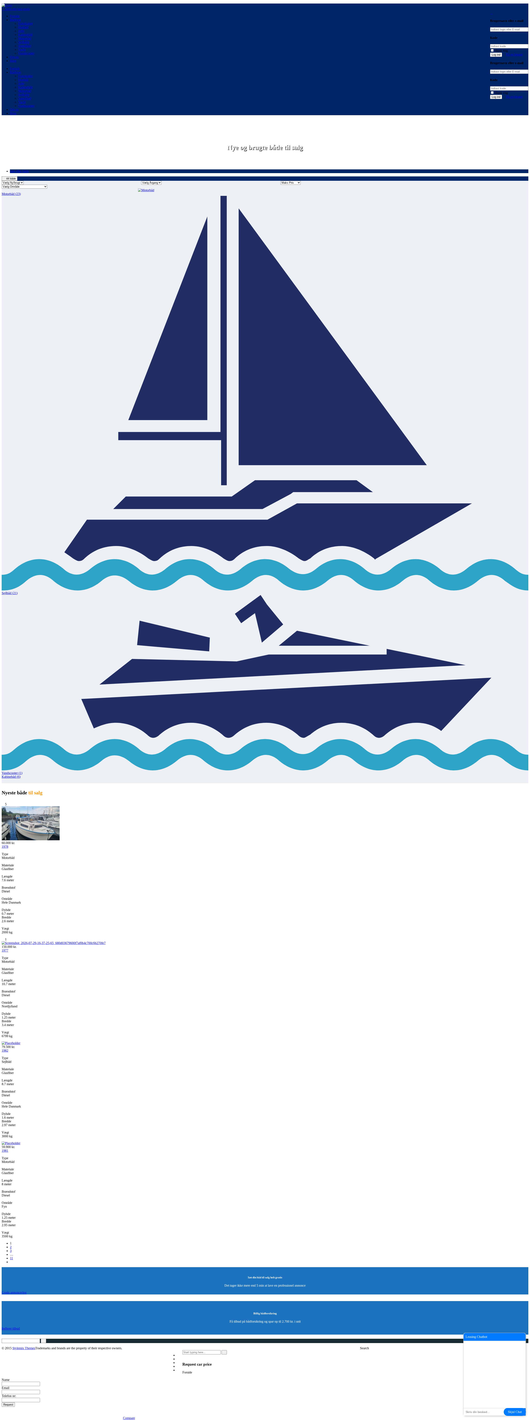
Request (8, 1404)
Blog (13, 60)
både (11, 178)
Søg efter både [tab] (19, 171)
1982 (5, 1050)
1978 (5, 846)
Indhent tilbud (11, 1328)
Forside (15, 16)
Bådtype (15, 20)
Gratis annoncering (14, 1292)
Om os (14, 57)
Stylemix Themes (23, 1348)
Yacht (22, 49)
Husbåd (23, 27)
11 (11, 1258)
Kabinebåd (25, 34)
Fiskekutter (25, 23)
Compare (129, 1418)
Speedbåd (24, 46)
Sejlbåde (23, 42)
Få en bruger (514, 54)
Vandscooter (26, 53)
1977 (5, 950)
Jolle (21, 31)
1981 (5, 1150)
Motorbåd (24, 38)
